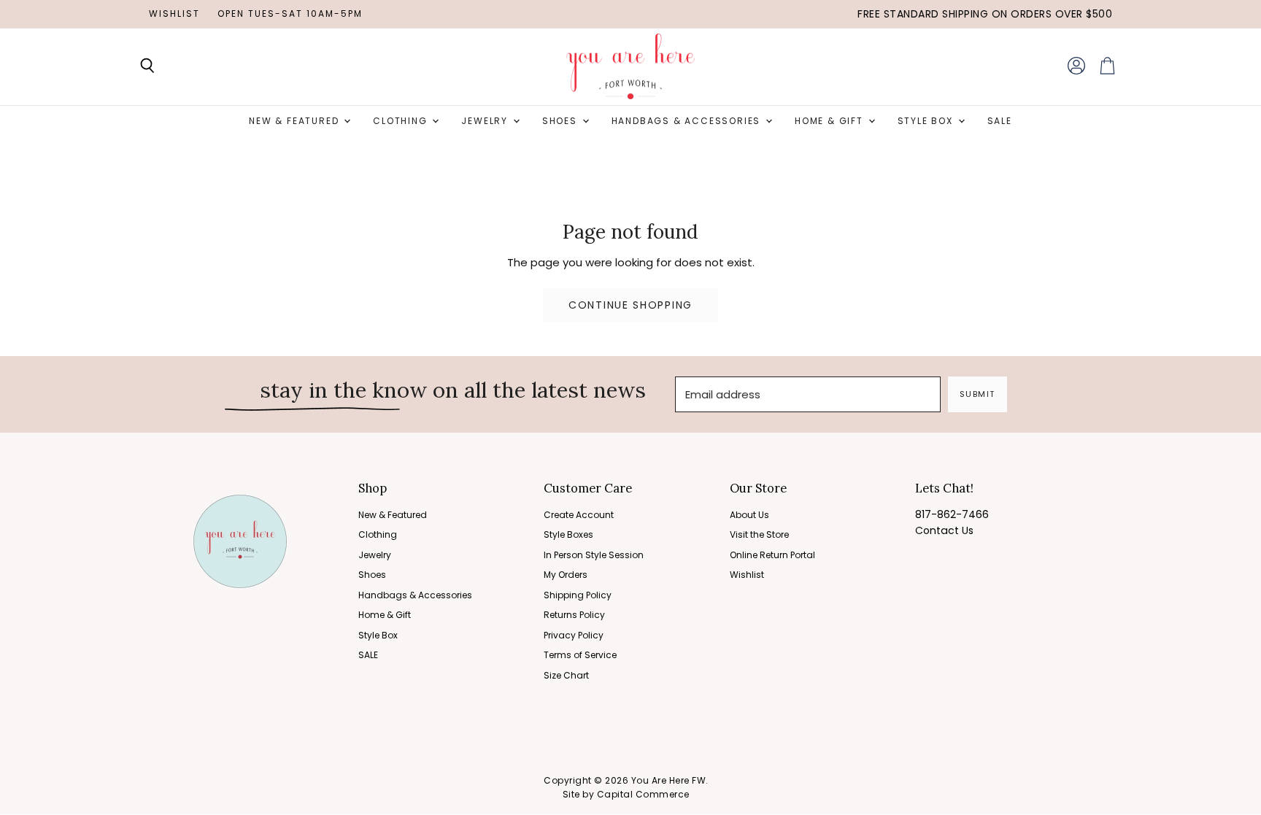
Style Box (927, 121)
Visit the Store (759, 534)
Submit (977, 394)
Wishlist (174, 14)
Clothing (402, 121)
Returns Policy (574, 615)
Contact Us (944, 530)
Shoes (561, 121)
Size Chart (566, 675)
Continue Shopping (630, 305)
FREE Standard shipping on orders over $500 (984, 14)
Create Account (579, 515)
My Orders (565, 574)
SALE (999, 121)
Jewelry (486, 121)
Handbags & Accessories (688, 121)
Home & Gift (831, 121)
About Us (749, 515)
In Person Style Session (594, 555)
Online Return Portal (772, 555)
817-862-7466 (952, 514)
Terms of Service (580, 655)
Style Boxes (568, 534)
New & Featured (295, 121)
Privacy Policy (573, 635)
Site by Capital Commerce (626, 794)
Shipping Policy (578, 595)
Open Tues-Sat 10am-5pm (290, 14)
